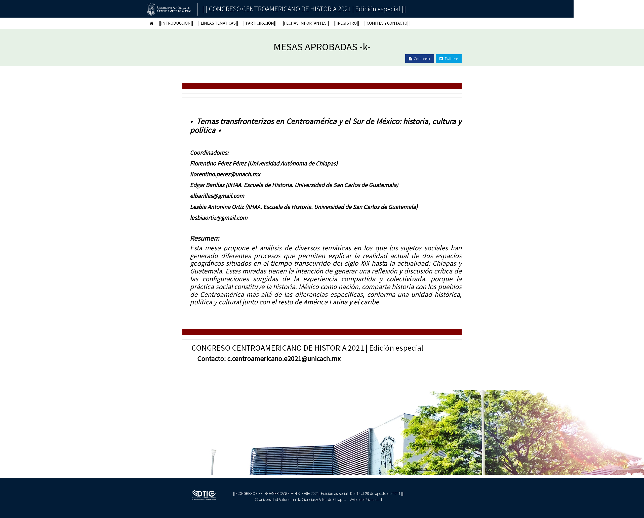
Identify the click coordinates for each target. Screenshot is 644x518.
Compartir (421, 58)
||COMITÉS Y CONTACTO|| (387, 23)
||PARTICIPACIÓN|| (259, 23)
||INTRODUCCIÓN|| (176, 23)
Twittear (450, 58)
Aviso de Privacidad (366, 499)
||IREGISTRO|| (346, 23)
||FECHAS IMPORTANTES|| (305, 23)
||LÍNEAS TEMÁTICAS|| (218, 23)
